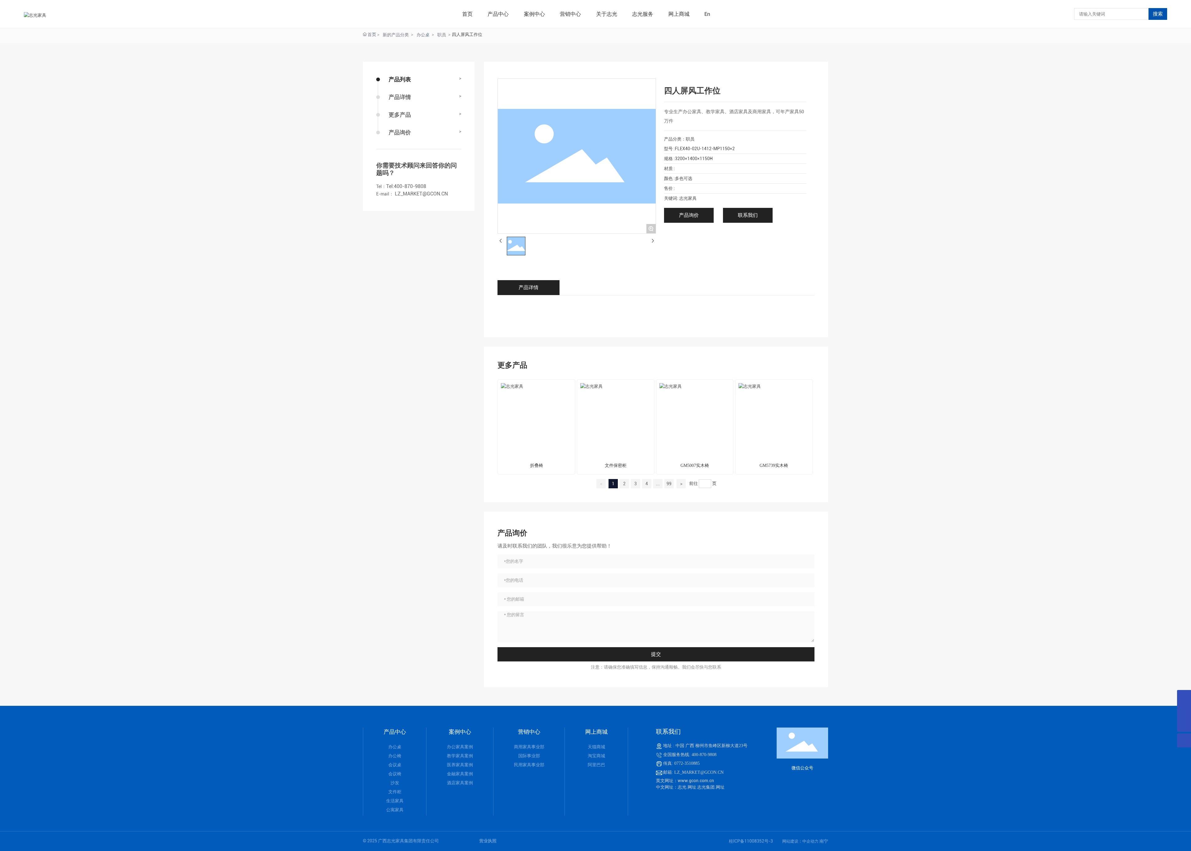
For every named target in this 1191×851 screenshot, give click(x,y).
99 (669, 483)
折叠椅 (536, 465)
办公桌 (423, 34)
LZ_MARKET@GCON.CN (421, 194)
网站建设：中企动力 (800, 841)
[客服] (1184, 697)
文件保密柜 (616, 465)
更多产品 (400, 114)
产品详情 (400, 97)
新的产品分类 (396, 34)
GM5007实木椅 (694, 465)
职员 (441, 34)
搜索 (1158, 14)
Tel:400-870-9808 (406, 186)
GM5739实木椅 (774, 465)
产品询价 (400, 132)
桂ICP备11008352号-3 (751, 841)
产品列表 (400, 79)
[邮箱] (1184, 711)
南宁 (823, 841)
